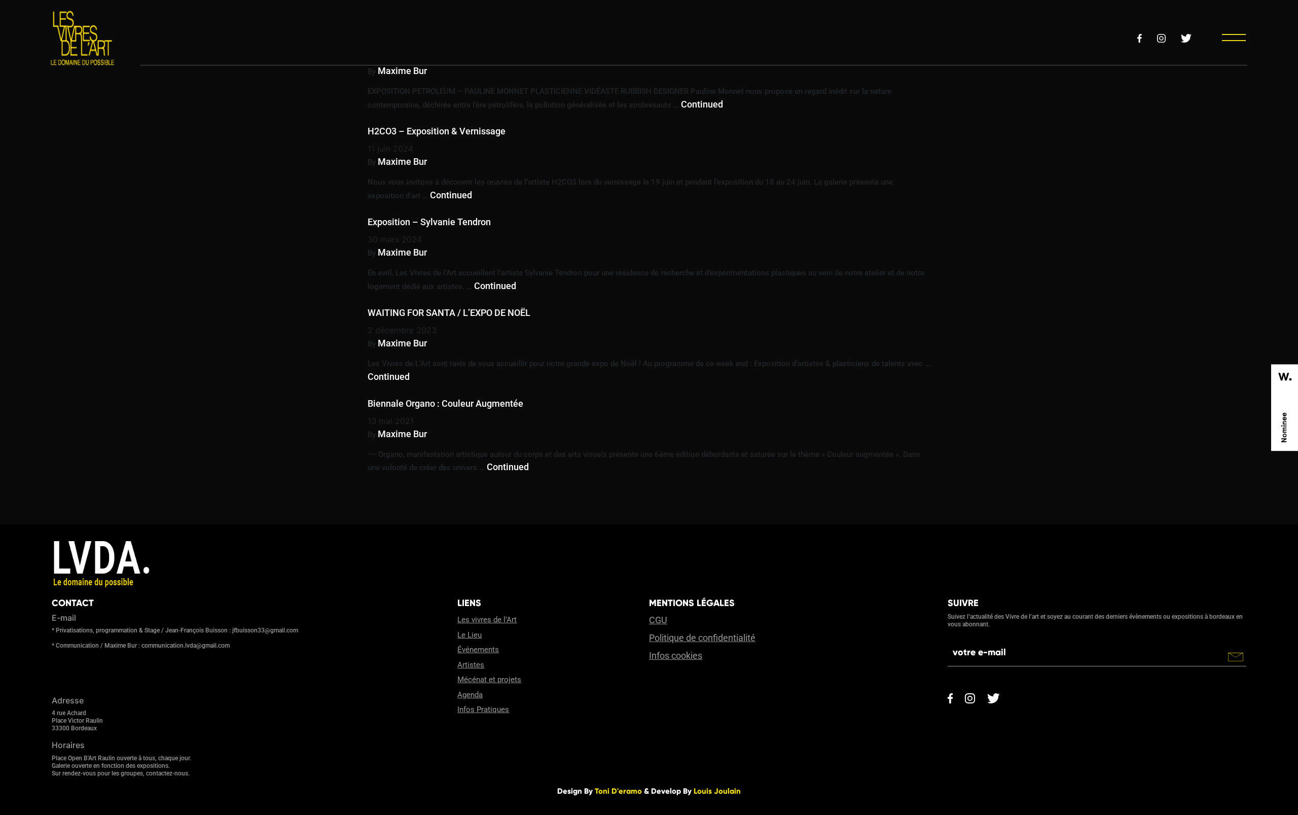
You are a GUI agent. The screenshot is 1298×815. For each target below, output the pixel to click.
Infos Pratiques (483, 709)
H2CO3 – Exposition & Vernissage (437, 131)
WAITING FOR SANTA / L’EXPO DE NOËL (449, 312)
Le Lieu (469, 635)
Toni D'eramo (618, 791)
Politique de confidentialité (702, 637)
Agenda (470, 694)
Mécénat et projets (489, 679)
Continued (702, 104)
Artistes (470, 664)
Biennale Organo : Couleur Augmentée (445, 403)
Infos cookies (675, 655)
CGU (658, 620)
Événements (478, 649)
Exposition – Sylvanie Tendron (429, 222)
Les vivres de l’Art (487, 619)
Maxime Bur (402, 70)
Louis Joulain (717, 791)
